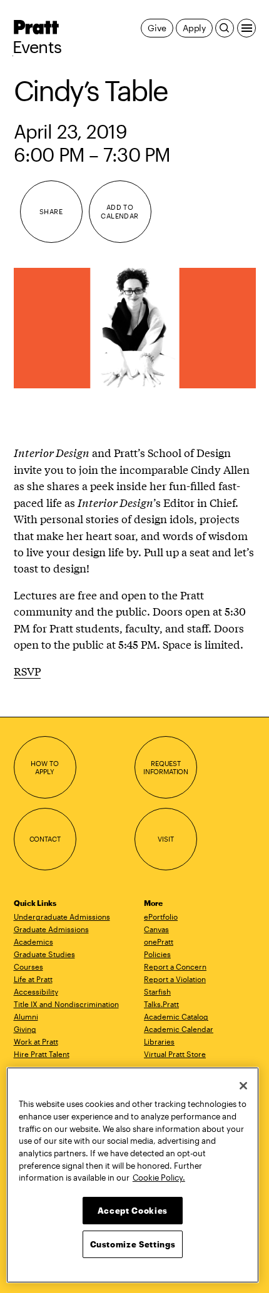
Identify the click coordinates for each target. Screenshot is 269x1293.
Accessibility (36, 991)
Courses (28, 966)
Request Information (165, 767)
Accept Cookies (133, 1211)
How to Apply (44, 767)
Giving (25, 1029)
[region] (132, 1175)
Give (157, 27)
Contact (45, 839)
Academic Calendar (178, 1029)
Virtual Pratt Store (175, 1054)
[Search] (224, 28)
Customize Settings (133, 1244)
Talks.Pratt (161, 1004)
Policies (157, 954)
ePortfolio (161, 916)
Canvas (156, 929)
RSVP (27, 671)
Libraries (159, 1041)
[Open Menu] (246, 28)
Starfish (157, 991)
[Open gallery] (135, 328)
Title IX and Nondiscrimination (66, 1004)
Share (51, 211)
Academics (33, 941)
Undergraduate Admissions (62, 916)
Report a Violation (175, 979)
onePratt (158, 941)
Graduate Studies (44, 954)
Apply (194, 27)
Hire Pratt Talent (41, 1054)
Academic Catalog (176, 1016)
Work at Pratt (36, 1041)
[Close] (243, 1085)
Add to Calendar (120, 211)
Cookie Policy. (159, 1177)
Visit (165, 839)
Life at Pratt (33, 979)
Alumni (26, 1016)
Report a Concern (175, 966)
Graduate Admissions (51, 929)
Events (37, 46)
